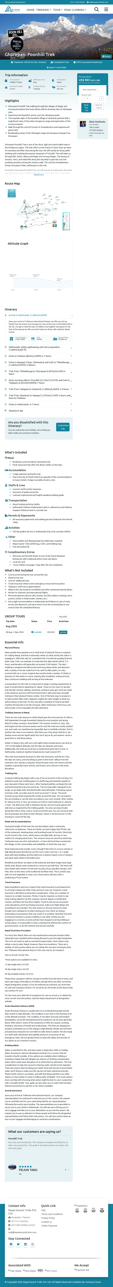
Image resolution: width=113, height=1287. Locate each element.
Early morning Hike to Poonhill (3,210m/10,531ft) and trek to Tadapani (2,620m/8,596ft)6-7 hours (39, 381)
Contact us (46, 1222)
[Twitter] (18, 1244)
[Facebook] (11, 1244)
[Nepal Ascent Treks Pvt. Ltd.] (12, 8)
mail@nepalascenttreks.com (22, 1232)
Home (30, 9)
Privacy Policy (48, 1218)
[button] (65, 1170)
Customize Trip (63, 427)
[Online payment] (81, 1269)
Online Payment (49, 1225)
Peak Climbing (74, 9)
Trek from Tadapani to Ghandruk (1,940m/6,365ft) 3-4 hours (39, 389)
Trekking (42, 9)
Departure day (16, 410)
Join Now (63, 632)
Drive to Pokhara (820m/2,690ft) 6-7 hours (30, 356)
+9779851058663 (96, 130)
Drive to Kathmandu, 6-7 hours (24, 404)
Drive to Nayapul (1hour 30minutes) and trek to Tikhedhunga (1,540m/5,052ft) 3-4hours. (39, 363)
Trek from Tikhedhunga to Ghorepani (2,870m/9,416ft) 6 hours (37, 372)
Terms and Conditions (52, 1214)
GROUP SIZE (86, 95)
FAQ (43, 1210)
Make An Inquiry (98, 106)
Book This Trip (86, 107)
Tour (56, 9)
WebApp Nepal (93, 1282)
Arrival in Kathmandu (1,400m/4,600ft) (28, 315)
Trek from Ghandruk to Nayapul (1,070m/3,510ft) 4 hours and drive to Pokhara (40, 396)
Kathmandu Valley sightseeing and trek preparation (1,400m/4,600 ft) (34, 348)
